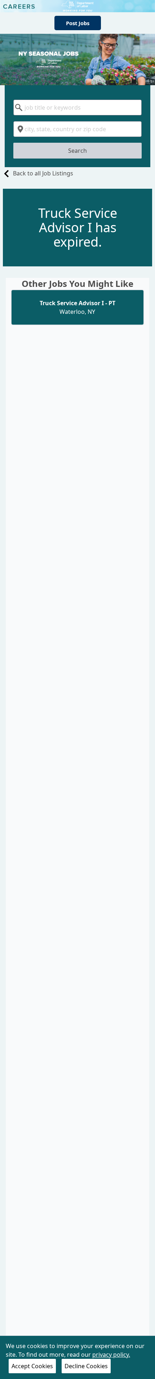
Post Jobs (77, 23)
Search (77, 151)
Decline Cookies (86, 1366)
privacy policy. (111, 1355)
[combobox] (77, 107)
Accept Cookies (32, 1366)
